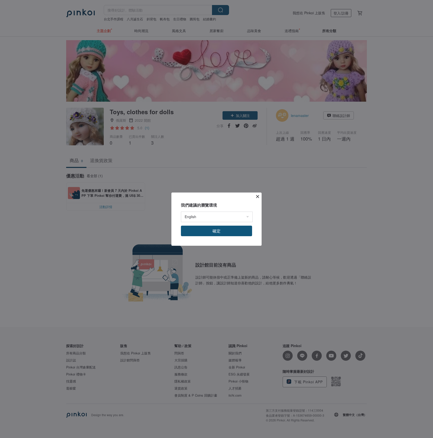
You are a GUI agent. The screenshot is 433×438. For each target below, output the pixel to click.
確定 (216, 231)
